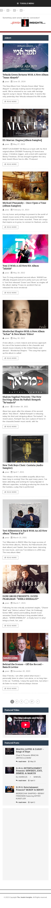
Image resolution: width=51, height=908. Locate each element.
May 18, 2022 (19, 273)
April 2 (32, 802)
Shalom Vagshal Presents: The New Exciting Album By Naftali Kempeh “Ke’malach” (22, 399)
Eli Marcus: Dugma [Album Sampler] (22, 140)
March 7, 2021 (19, 603)
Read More (12, 101)
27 (32, 702)
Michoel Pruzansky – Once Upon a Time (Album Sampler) (24, 204)
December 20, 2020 (21, 671)
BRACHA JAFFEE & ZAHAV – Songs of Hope (30, 750)
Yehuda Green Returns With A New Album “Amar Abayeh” (26, 76)
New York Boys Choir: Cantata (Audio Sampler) (23, 467)
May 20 (33, 761)
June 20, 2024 (19, 81)
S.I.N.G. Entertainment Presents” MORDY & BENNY (30, 788)
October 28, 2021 (20, 407)
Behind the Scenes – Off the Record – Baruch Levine (23, 666)
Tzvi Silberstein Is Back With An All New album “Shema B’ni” (25, 532)
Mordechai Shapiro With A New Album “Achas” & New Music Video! (24, 333)
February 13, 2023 (21, 210)
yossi (7, 81)
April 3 (32, 780)
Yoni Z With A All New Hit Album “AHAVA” (21, 267)
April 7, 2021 (18, 472)
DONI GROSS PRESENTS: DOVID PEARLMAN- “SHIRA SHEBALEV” (21, 597)
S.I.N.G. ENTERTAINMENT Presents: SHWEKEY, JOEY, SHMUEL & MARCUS (29, 771)
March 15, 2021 (20, 537)
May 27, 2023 (19, 144)
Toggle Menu (27, 3)
